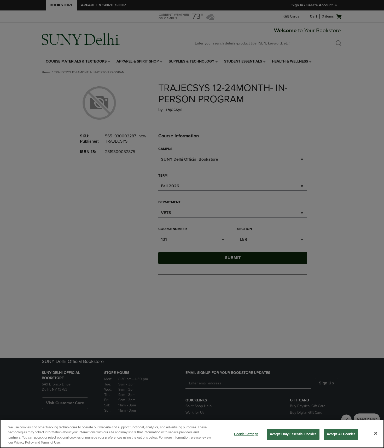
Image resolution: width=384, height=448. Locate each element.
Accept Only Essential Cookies (293, 434)
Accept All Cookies (341, 434)
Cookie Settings (246, 434)
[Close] (375, 433)
